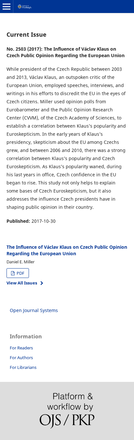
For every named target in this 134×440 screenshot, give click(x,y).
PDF (20, 273)
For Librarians (23, 367)
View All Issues (22, 283)
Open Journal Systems (34, 310)
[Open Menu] (6, 6)
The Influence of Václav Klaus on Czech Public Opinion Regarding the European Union (67, 250)
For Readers (21, 348)
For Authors (21, 357)
